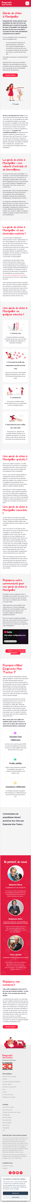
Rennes (21, 1150)
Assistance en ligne (7, 1166)
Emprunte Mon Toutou (16, 1141)
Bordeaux (25, 1148)
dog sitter (15, 1138)
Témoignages (6, 1115)
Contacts (4, 1168)
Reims (16, 1150)
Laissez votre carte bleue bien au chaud (14, 275)
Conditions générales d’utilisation (11, 1082)
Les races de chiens (7, 1094)
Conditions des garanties (9, 1087)
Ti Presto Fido (17, 1158)
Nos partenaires (6, 1120)
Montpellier (11, 1150)
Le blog (4, 1092)
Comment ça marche (8, 1107)
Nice (3, 1150)
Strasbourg (5, 1152)
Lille (6, 1150)
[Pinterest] (21, 1172)
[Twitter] (13, 1172)
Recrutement (6, 1125)
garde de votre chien (15, 1140)
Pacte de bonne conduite (9, 1076)
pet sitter (22, 1138)
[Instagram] (17, 1172)
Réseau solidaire (6, 1123)
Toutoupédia (5, 1128)
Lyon (10, 1148)
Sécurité (4, 1079)
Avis (3, 1130)
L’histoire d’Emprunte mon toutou (11, 1112)
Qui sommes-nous (7, 1110)
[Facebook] (10, 1172)
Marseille (19, 1148)
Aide (3, 1089)
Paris (6, 1148)
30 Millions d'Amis (15, 1201)
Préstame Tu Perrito (20, 1156)
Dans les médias (6, 1117)
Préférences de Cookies (8, 1097)
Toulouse (14, 1148)
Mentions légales (7, 1084)
